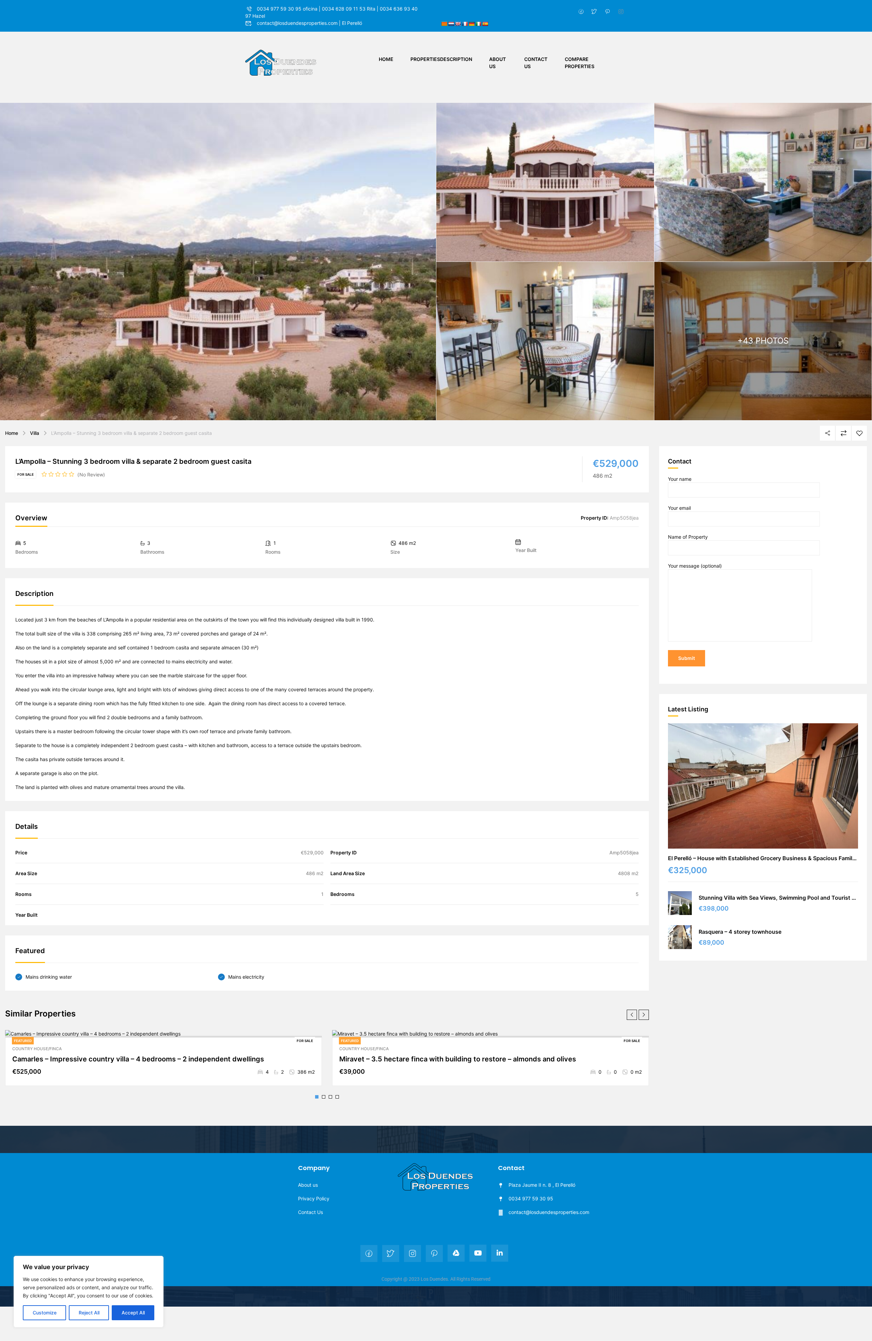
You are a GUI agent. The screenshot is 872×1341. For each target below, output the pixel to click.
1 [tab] (316, 1097)
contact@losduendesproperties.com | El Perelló (309, 23)
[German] (471, 24)
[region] (89, 1291)
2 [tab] (323, 1097)
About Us (497, 62)
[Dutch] (451, 24)
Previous (632, 1015)
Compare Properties (579, 62)
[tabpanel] (163, 1058)
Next (644, 1015)
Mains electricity (246, 977)
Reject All (89, 1312)
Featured (23, 1041)
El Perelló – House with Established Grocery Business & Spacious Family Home (763, 858)
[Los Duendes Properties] (280, 62)
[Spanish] (485, 24)
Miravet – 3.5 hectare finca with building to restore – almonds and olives (457, 1059)
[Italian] (478, 24)
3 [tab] (330, 1097)
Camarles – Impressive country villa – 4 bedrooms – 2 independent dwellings (138, 1059)
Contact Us (535, 62)
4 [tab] (337, 1097)
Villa (34, 433)
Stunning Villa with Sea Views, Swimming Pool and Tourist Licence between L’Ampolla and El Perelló (778, 897)
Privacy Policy (313, 1198)
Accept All (133, 1312)
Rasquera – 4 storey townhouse (740, 931)
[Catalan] (444, 24)
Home (386, 59)
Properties (441, 59)
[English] (458, 24)
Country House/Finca (37, 1048)
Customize (45, 1312)
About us (308, 1185)
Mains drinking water (49, 977)
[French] (465, 24)
